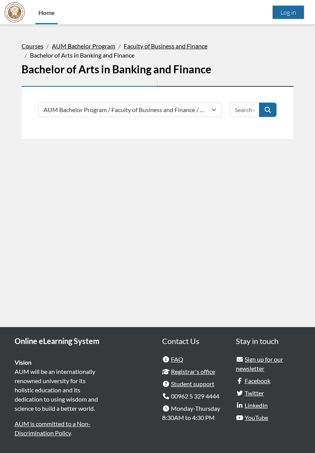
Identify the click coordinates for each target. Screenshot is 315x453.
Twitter (254, 393)
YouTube (256, 417)
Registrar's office (193, 371)
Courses (32, 46)
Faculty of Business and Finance (165, 46)
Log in (288, 12)
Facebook (257, 380)
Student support (192, 383)
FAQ (177, 359)
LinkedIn (256, 405)
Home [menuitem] (46, 12)
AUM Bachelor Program (83, 46)
